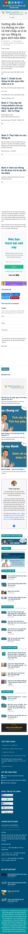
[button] (26, 13)
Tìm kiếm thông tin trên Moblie (10, 827)
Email (3, 323)
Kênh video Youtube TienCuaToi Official (14, 780)
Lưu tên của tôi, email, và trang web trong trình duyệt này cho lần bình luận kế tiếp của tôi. (14, 340)
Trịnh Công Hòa (17, 41)
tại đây (18, 513)
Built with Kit (14, 275)
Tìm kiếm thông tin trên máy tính (10, 829)
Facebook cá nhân (14, 515)
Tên (2, 316)
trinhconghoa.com (6, 853)
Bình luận (4, 346)
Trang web (4, 330)
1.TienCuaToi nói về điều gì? (9, 745)
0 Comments (6, 45)
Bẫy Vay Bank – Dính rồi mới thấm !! (12, 469)
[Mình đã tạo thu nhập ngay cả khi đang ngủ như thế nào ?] (14, 386)
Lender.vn (4, 847)
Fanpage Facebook (6, 766)
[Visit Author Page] (14, 483)
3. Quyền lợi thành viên (7, 752)
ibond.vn (3, 858)
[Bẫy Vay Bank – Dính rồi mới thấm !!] (14, 454)
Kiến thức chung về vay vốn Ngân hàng (13, 43)
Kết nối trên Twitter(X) (9, 783)
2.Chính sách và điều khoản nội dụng (11, 748)
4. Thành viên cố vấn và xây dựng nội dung (13, 755)
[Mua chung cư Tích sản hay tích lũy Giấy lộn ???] (14, 418)
